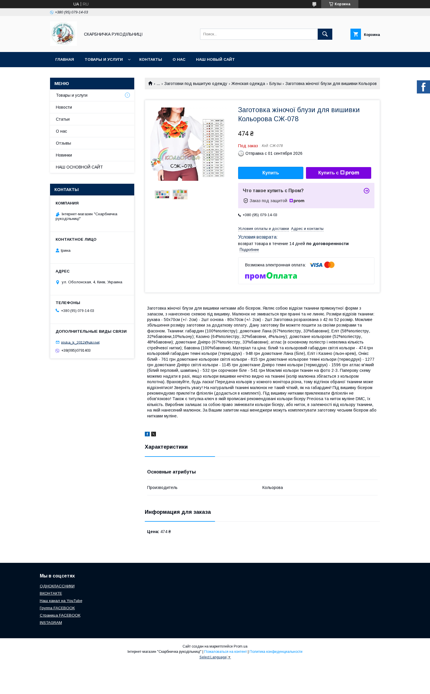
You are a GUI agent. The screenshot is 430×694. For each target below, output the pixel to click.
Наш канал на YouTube (61, 600)
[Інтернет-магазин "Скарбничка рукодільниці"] (63, 44)
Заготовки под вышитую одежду (195, 83)
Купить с (328, 172)
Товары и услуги (104, 59)
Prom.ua (240, 646)
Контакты (150, 59)
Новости (64, 107)
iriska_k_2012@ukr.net (80, 342)
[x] (153, 435)
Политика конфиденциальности (276, 652)
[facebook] (147, 435)
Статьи (63, 119)
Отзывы (63, 143)
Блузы (275, 83)
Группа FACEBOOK (57, 608)
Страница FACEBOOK (60, 615)
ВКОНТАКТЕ (51, 593)
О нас (179, 59)
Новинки (64, 155)
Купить (270, 172)
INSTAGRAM (51, 622)
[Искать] (325, 34)
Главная (64, 59)
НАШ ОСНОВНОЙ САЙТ (79, 167)
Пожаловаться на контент (225, 652)
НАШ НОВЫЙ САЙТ (215, 59)
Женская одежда (248, 83)
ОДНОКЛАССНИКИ (57, 586)
